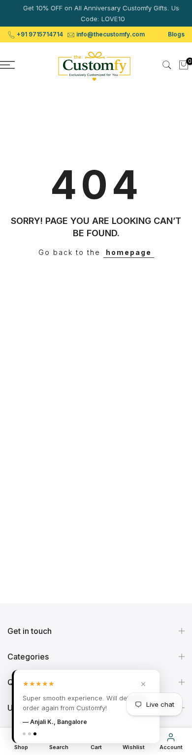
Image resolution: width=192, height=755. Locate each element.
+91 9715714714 (40, 34)
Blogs (176, 34)
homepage (129, 252)
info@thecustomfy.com (110, 34)
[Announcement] (97, 13)
